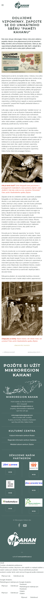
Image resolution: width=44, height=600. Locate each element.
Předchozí (9, 352)
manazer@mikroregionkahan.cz (22, 406)
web (10, 472)
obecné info (18, 345)
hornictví (27, 345)
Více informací (37, 576)
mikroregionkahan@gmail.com (22, 415)
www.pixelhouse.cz (25, 557)
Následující (34, 352)
